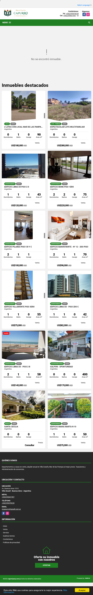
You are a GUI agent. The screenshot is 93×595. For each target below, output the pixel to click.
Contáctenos (8, 539)
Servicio (6, 533)
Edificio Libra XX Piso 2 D (16, 187)
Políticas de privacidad (11, 542)
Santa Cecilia (11, 427)
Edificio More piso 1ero (62, 187)
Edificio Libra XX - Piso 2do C (64, 307)
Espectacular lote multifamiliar (67, 127)
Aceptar (82, 590)
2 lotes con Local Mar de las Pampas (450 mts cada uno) (23, 127)
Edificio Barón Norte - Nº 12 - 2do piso (69, 247)
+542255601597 (69, 16)
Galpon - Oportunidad (61, 367)
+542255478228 (72, 14)
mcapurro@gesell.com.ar (11, 509)
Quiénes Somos (9, 536)
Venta (5, 529)
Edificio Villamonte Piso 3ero (19, 307)
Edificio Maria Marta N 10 (63, 427)
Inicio (5, 526)
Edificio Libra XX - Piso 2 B (17, 367)
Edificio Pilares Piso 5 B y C (18, 247)
